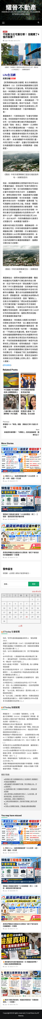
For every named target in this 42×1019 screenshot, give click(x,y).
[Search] (38, 22)
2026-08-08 (12, 519)
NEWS (5, 31)
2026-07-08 (12, 1004)
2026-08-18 (12, 481)
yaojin (6, 40)
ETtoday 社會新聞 (11, 632)
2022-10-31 (13, 40)
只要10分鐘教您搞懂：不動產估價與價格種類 (20, 806)
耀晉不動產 (21, 7)
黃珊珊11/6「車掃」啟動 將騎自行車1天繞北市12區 (20, 424)
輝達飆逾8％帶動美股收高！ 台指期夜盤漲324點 (21, 735)
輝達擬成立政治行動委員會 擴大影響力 (17, 724)
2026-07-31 (12, 557)
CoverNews (30, 1013)
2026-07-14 (12, 966)
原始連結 (7, 365)
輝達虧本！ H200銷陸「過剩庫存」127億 (18, 714)
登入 (14, 573)
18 (10, 612)
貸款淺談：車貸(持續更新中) (15, 799)
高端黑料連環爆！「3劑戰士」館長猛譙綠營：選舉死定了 (21, 432)
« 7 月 (20, 626)
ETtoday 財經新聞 (11, 707)
